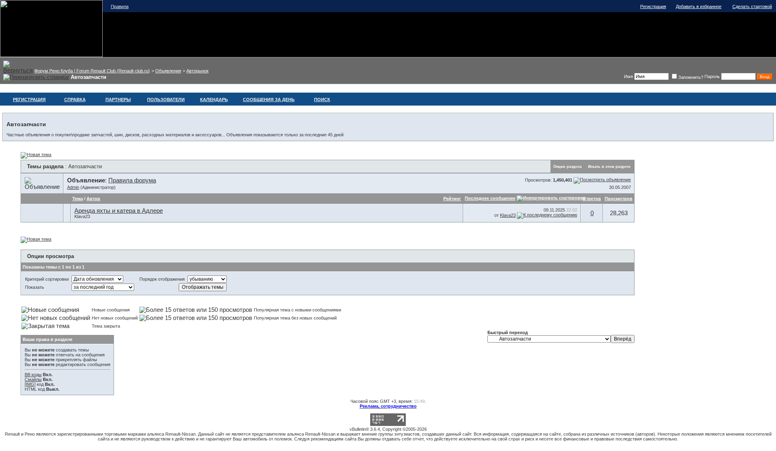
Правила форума (132, 180)
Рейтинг (452, 198)
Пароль (712, 76)
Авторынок (197, 70)
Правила (120, 6)
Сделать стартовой (752, 6)
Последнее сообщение (490, 198)
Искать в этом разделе (609, 167)
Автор (93, 198)
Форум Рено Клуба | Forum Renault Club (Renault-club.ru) (92, 70)
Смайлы (33, 379)
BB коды (33, 374)
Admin (73, 187)
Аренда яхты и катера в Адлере (118, 211)
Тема (77, 198)
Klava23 (82, 216)
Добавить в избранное (698, 6)
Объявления (168, 70)
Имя (628, 76)
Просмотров (619, 198)
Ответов (591, 198)
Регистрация (653, 6)
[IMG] (30, 384)
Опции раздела (567, 167)
